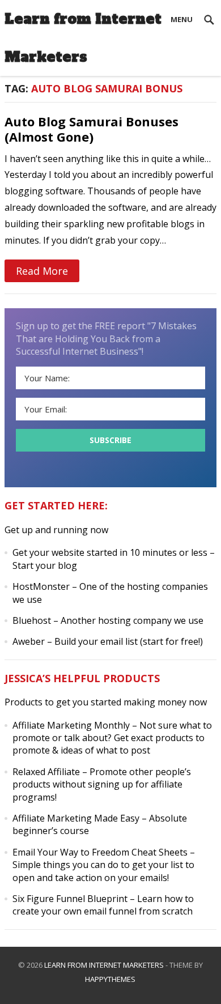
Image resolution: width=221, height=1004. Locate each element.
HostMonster (41, 586)
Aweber (28, 641)
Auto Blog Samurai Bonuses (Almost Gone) (91, 129)
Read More (42, 271)
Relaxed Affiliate (46, 771)
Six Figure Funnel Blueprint (70, 898)
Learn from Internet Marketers (83, 38)
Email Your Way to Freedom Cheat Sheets (100, 852)
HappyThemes (110, 979)
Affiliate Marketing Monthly (71, 725)
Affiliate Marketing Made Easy (75, 818)
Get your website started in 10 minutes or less (109, 552)
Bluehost (31, 620)
